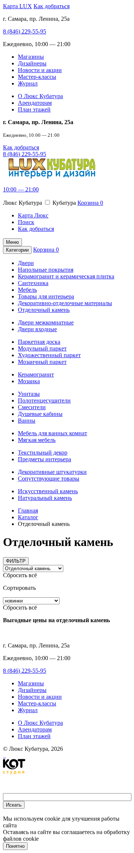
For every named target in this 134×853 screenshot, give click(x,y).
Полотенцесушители (44, 400)
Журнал (28, 83)
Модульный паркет (42, 348)
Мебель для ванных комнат (52, 433)
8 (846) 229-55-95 (24, 31)
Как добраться (52, 6)
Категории (17, 250)
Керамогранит (36, 374)
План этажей (34, 109)
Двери (26, 263)
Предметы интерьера (44, 459)
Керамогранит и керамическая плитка (66, 276)
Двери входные (37, 329)
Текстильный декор (42, 452)
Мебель (27, 290)
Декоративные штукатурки (52, 472)
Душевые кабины (40, 414)
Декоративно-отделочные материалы (65, 303)
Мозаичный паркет (42, 362)
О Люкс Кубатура (40, 96)
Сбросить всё (20, 575)
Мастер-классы (37, 77)
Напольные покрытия (45, 269)
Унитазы (29, 394)
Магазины (31, 57)
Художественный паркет (49, 355)
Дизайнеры (32, 63)
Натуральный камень (45, 498)
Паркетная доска (39, 342)
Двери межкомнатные (46, 322)
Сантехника (33, 283)
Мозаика (29, 381)
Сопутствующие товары (48, 478)
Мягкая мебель (36, 440)
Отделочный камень (44, 310)
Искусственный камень (48, 491)
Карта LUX (17, 6)
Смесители (32, 407)
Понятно (15, 846)
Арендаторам (35, 103)
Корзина (90, 203)
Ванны (26, 420)
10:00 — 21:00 (21, 189)
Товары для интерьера (46, 296)
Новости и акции (40, 70)
